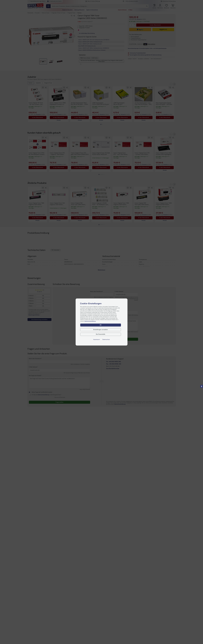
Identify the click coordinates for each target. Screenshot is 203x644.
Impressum (96, 339)
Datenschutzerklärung (90, 321)
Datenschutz (106, 339)
